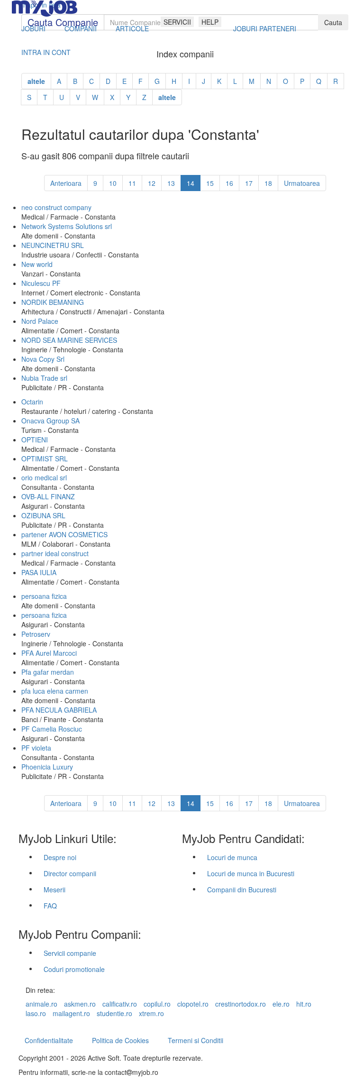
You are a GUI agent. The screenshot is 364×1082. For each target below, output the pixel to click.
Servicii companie (70, 953)
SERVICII (177, 22)
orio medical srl (44, 477)
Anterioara (66, 183)
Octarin (32, 401)
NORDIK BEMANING (52, 302)
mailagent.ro (71, 1013)
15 (210, 183)
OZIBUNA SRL (43, 515)
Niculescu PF (41, 283)
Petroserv (35, 634)
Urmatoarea (302, 183)
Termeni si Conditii (195, 1040)
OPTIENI (34, 439)
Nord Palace (39, 321)
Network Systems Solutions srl (66, 226)
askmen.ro (80, 1004)
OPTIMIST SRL (44, 458)
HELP (209, 22)
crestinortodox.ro (240, 1004)
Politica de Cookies (120, 1040)
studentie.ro (114, 1013)
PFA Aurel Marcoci (49, 653)
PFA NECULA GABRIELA (59, 710)
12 (151, 183)
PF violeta (36, 747)
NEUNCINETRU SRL (52, 245)
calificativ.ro (119, 1004)
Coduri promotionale (74, 969)
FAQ (50, 905)
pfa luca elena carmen (54, 691)
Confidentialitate (49, 1040)
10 (113, 183)
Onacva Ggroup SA (50, 420)
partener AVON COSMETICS (64, 534)
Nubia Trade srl (44, 378)
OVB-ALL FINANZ (48, 496)
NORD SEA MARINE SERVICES (69, 340)
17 (249, 183)
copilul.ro (157, 1004)
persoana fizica (44, 596)
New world (37, 264)
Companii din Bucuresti (241, 889)
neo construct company (56, 207)
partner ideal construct (55, 553)
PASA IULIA (38, 572)
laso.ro (36, 1013)
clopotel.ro (193, 1004)
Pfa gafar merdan (47, 672)
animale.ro (41, 1004)
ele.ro (281, 1004)
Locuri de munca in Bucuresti (250, 873)
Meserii (54, 889)
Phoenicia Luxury (47, 766)
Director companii (70, 873)
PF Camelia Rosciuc (51, 729)
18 (268, 183)
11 (132, 183)
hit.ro (303, 1004)
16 (229, 183)
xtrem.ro (151, 1013)
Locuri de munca (232, 857)
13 (171, 183)
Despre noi (60, 857)
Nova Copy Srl (42, 359)
